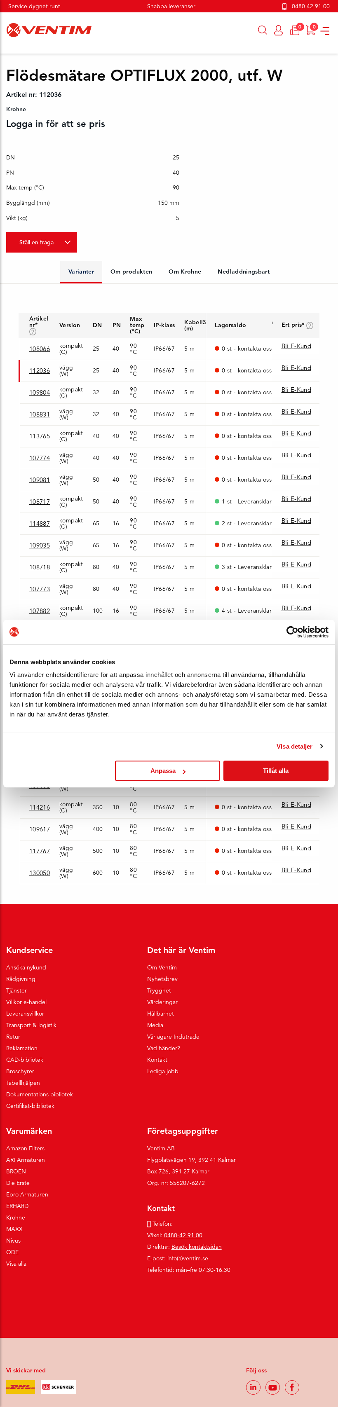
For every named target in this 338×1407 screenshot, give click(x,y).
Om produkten (131, 271)
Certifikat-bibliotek (30, 1106)
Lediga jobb (162, 1071)
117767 (39, 851)
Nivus (13, 1240)
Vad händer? (163, 1048)
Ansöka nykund (26, 967)
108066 (39, 349)
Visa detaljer (294, 746)
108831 (39, 414)
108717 (39, 502)
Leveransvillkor (25, 1013)
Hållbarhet (160, 1013)
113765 (39, 436)
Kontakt (157, 1059)
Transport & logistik (31, 1025)
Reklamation (22, 1048)
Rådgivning (20, 979)
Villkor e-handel (26, 1002)
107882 (39, 611)
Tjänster (16, 990)
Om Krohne (185, 271)
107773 (39, 589)
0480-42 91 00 (183, 1235)
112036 (39, 371)
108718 (39, 567)
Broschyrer (20, 1071)
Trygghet (159, 990)
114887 (39, 523)
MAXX (14, 1229)
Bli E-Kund (297, 346)
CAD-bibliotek (24, 1059)
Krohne (15, 1217)
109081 (39, 480)
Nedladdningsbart (244, 271)
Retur (13, 1036)
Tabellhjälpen (23, 1082)
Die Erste (18, 1183)
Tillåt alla (276, 770)
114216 (39, 807)
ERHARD (17, 1206)
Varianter (81, 271)
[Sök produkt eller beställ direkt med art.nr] (263, 30)
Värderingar (162, 1002)
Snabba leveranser (171, 6)
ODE (12, 1252)
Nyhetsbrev (162, 979)
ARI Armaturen (25, 1160)
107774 (39, 458)
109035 (39, 545)
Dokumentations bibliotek (39, 1094)
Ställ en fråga (36, 242)
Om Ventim (162, 967)
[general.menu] (3, 49)
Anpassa (163, 770)
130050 (39, 873)
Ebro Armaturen (27, 1194)
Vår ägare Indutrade (173, 1036)
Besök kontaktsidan (196, 1246)
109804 (39, 392)
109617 (39, 829)
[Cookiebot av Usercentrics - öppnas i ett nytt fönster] (292, 632)
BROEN (16, 1171)
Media (155, 1025)
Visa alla (16, 1263)
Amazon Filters (25, 1148)
